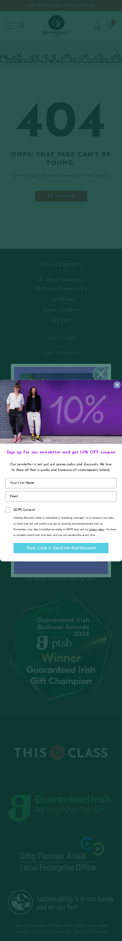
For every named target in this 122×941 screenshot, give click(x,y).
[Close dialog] (117, 384)
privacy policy (96, 529)
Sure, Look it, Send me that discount (61, 548)
